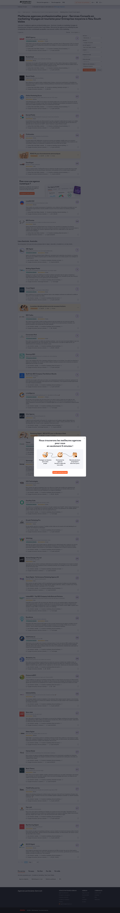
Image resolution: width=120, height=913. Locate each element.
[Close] (84, 438)
